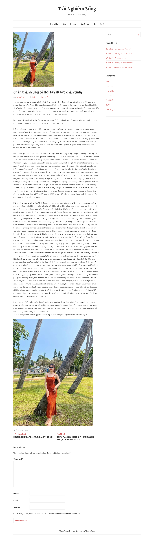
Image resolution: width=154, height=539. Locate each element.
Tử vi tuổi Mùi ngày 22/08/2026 (119, 67)
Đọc (64, 24)
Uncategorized (112, 109)
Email (16, 500)
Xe (95, 24)
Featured (109, 86)
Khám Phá (54, 24)
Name (16, 493)
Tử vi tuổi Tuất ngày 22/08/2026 (119, 53)
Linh (33, 97)
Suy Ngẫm (85, 24)
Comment (18, 459)
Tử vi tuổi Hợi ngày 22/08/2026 (118, 49)
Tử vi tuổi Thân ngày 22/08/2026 (119, 63)
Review (73, 24)
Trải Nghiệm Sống (77, 9)
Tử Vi (102, 24)
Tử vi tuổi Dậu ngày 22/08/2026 (119, 58)
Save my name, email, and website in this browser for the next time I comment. (48, 514)
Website (16, 507)
